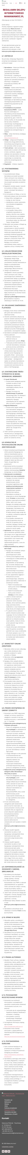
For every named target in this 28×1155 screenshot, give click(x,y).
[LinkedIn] (9, 1151)
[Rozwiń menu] (24, 3)
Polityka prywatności (11, 1108)
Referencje (8, 1102)
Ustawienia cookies (7, 1146)
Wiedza (7, 1104)
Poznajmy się (8, 1100)
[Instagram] (6, 1151)
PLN (11, 3)
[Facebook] (3, 1151)
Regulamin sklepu (10, 1110)
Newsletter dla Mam (10, 1112)
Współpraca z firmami (11, 1114)
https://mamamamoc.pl (11, 138)
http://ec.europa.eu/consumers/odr (14, 1036)
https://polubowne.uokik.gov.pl (13, 1026)
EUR (16, 3)
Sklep (6, 1106)
